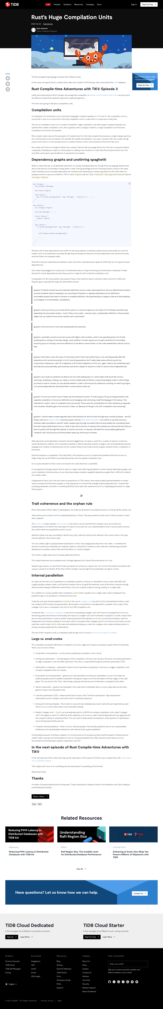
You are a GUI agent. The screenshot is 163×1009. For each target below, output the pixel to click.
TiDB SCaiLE (62, 973)
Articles (60, 965)
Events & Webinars (64, 969)
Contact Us (138, 893)
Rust (34, 804)
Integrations (35, 961)
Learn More (25, 937)
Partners (85, 976)
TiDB (116, 82)
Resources (78, 4)
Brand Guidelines (89, 991)
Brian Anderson (42, 28)
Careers (85, 969)
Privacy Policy (47, 1001)
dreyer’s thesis (54, 420)
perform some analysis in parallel (104, 633)
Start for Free (143, 85)
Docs (99, 4)
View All (80, 869)
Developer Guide (64, 980)
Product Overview (12, 961)
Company (90, 4)
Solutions (67, 4)
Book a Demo (39, 796)
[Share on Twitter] (8, 84)
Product (57, 4)
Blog (58, 961)
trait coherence (63, 524)
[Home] (12, 4)
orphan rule (39, 524)
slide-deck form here (89, 420)
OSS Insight (35, 976)
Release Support (89, 988)
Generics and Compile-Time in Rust (104, 95)
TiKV (39, 804)
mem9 (33, 969)
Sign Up (10, 937)
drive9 (33, 973)
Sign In (134, 4)
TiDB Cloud (10, 965)
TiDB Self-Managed (13, 969)
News (84, 965)
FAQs (59, 984)
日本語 (9, 989)
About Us (86, 961)
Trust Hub (86, 980)
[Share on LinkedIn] (8, 89)
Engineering (48, 24)
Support (60, 988)
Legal (59, 1001)
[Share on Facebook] (8, 78)
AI (48, 4)
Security (85, 984)
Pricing (8, 973)
